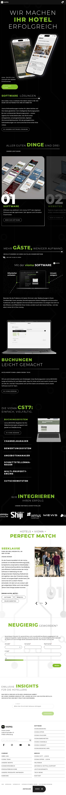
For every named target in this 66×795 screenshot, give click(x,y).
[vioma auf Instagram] (12, 745)
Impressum (8, 784)
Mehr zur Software (12, 220)
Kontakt (37, 776)
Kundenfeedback (8, 766)
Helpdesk (38, 762)
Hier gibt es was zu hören (13, 257)
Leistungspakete (41, 769)
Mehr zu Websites (56, 217)
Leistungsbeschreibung (45, 784)
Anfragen (27, 789)
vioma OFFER (39, 732)
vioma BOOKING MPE (42, 748)
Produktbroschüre (9, 769)
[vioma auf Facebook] (3, 745)
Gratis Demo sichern (7, 86)
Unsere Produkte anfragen (13, 772)
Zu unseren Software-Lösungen (15, 129)
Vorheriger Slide (37, 603)
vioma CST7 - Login (41, 756)
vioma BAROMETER (41, 738)
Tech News (38, 772)
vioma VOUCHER (40, 735)
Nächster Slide (46, 603)
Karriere (5, 776)
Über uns (5, 756)
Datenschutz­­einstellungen (29, 784)
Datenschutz (16, 784)
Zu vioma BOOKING (10, 391)
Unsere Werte (7, 762)
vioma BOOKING (40, 728)
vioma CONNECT (40, 745)
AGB (3, 784)
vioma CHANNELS (40, 742)
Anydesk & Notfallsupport (45, 766)
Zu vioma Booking (12, 432)
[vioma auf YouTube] (20, 745)
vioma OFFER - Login (42, 759)
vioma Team (6, 759)
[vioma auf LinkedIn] (29, 745)
